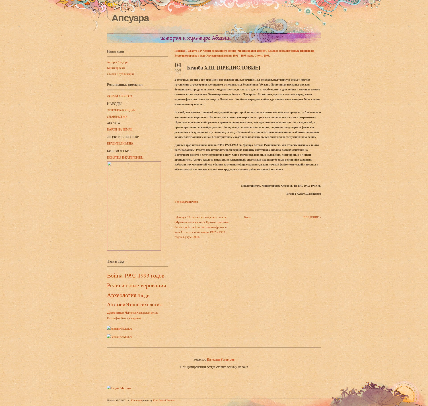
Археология (121, 295)
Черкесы (130, 312)
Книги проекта (116, 68)
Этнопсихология (144, 304)
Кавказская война (147, 312)
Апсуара (130, 17)
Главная (180, 51)
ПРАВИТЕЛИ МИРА (120, 143)
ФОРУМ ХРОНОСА (119, 96)
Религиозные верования (136, 285)
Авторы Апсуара (117, 62)
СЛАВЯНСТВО (117, 116)
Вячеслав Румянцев (221, 359)
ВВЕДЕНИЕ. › (312, 217)
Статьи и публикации (120, 74)
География (113, 318)
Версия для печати (186, 202)
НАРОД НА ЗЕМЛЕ (120, 129)
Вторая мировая (131, 318)
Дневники (115, 312)
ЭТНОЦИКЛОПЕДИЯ (121, 110)
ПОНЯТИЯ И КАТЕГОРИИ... (125, 157)
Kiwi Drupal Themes (164, 400)
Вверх (248, 217)
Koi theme (136, 400)
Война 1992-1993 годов (135, 275)
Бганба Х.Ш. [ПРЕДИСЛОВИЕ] (223, 67)
